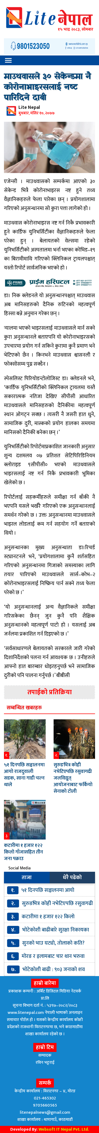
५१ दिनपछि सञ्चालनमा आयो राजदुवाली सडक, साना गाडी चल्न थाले (24, 775)
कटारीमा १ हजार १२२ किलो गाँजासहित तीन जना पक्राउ (23, 852)
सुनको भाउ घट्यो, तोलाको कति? (53, 943)
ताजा (27, 877)
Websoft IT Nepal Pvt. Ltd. (64, 1129)
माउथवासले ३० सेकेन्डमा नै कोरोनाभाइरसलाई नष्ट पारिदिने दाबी (47, 87)
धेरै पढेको (72, 877)
